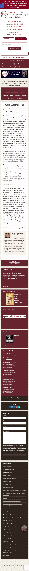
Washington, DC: (7, 387)
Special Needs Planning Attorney (11, 544)
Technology (14, 228)
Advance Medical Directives (9, 478)
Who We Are (11, 60)
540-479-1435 (18, 24)
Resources (4, 67)
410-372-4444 (17, 29)
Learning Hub (14, 67)
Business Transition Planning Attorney (12, 501)
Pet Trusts (5, 498)
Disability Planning (7, 538)
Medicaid (7, 92)
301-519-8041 (17, 27)
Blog (19, 63)
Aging (11, 95)
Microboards (6, 555)
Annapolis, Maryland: (8, 379)
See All (5, 325)
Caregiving (17, 95)
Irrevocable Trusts (7, 484)
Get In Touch (21, 38)
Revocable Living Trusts (8, 469)
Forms (25, 63)
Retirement (5, 95)
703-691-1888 (16, 21)
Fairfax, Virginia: (7, 353)
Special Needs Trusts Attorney (10, 547)
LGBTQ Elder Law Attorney (9, 541)
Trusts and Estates (7, 466)
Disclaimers (5, 564)
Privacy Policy (12, 564)
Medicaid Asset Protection (9, 514)
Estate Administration (8, 487)
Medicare (24, 95)
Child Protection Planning (9, 535)
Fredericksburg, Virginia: (9, 362)
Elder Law (6, 89)
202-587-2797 (15, 32)
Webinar (4, 4)
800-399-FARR (17, 35)
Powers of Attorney (7, 475)
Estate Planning (14, 89)
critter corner (7, 230)
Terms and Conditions (21, 564)
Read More (5, 286)
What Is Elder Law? (7, 511)
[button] (2, 6)
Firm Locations (23, 67)
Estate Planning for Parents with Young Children (14, 490)
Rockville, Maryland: (8, 370)
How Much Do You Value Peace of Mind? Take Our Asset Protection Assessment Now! (14, 53)
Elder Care (22, 89)
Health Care (11, 98)
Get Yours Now (18, 342)
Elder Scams (18, 98)
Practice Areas (6, 63)
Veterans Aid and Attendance (10, 523)
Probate (22, 92)
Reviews (11, 38)
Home (4, 60)
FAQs (14, 63)
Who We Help (20, 60)
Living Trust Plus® (7, 472)
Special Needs (14, 92)
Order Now (18, 302)
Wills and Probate (7, 481)
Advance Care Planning (8, 532)
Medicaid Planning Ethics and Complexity (13, 517)
